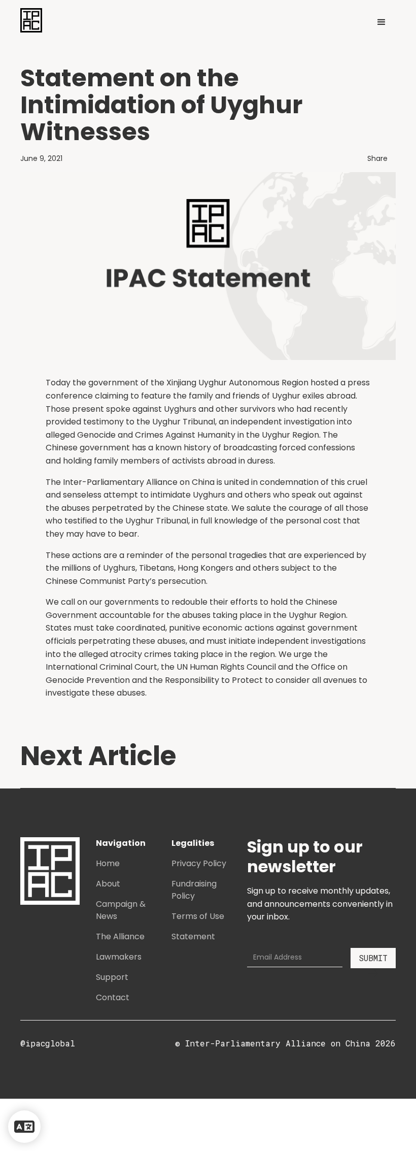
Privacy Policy (198, 863)
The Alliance (120, 936)
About (108, 884)
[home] (31, 20)
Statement (193, 936)
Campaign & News (121, 910)
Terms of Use (197, 916)
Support (112, 977)
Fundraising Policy (194, 890)
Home (108, 863)
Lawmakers (119, 957)
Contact (112, 997)
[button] (381, 22)
